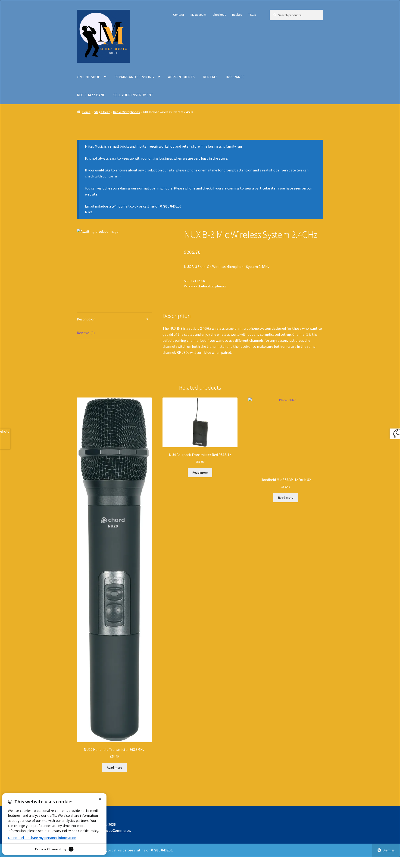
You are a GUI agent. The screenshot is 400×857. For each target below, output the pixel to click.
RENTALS (210, 77)
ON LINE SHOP (88, 77)
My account (198, 14)
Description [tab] (86, 319)
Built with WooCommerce (109, 830)
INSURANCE (235, 77)
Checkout (219, 14)
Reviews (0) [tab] (86, 332)
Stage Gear (102, 112)
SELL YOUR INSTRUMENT (133, 95)
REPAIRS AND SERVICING (134, 77)
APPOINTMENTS (181, 77)
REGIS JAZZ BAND (91, 95)
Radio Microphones (126, 112)
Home (86, 112)
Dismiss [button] (388, 850)
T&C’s (252, 14)
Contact (178, 14)
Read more (114, 767)
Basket (237, 14)
